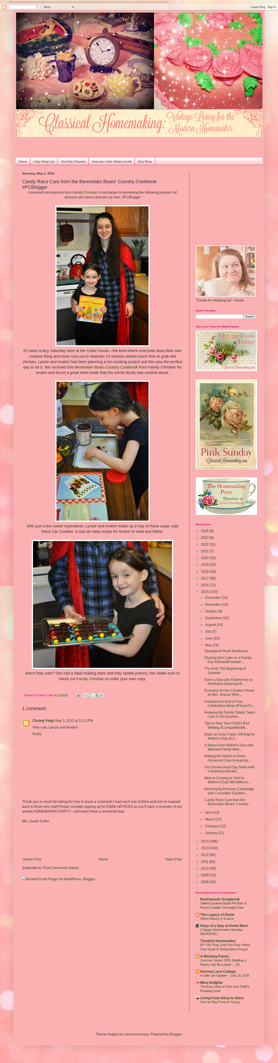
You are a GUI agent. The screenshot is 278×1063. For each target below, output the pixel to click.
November (213, 604)
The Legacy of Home (217, 915)
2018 (205, 571)
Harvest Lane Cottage (218, 971)
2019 (205, 564)
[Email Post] (77, 695)
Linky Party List (43, 161)
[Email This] (85, 695)
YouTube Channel (73, 161)
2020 (205, 558)
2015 (205, 592)
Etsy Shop (145, 161)
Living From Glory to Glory (222, 998)
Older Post (173, 859)
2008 (205, 882)
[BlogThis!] (89, 695)
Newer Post (32, 859)
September (214, 618)
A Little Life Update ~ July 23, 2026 (224, 975)
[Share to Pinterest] (101, 695)
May (208, 645)
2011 (205, 862)
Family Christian (85, 192)
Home (23, 161)
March (210, 819)
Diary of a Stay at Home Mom (224, 926)
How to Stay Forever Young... (221, 1002)
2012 (205, 855)
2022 (205, 544)
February (212, 826)
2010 (205, 868)
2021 (205, 551)
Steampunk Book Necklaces (226, 651)
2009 (205, 875)
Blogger (176, 1034)
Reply (37, 734)
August (211, 625)
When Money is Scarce (216, 918)
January (211, 833)
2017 (205, 578)
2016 (205, 585)
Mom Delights (211, 982)
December (213, 597)
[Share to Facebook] (97, 695)
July (208, 631)
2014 (205, 841)
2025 (205, 531)
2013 (205, 848)
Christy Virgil (43, 720)
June (209, 638)
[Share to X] (93, 695)
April (209, 812)
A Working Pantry (214, 956)
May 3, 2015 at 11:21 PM (74, 720)
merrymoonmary (136, 1034)
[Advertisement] (47, 143)
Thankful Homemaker (218, 941)
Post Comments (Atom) (61, 868)
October (211, 611)
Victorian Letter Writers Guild (111, 161)
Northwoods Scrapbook (220, 899)
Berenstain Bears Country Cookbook (106, 367)
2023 (205, 538)
